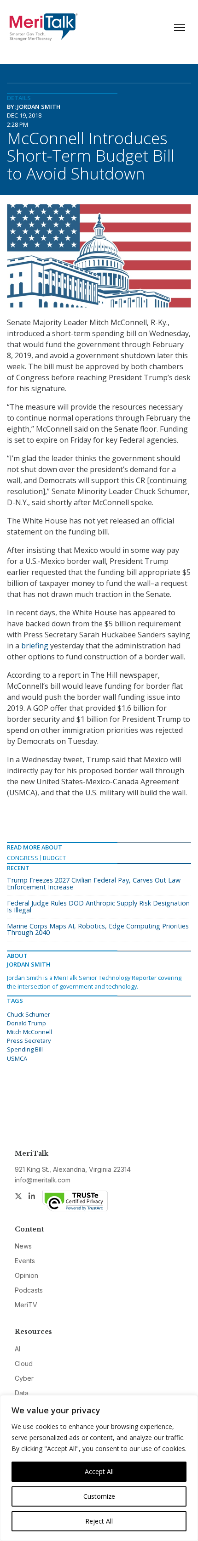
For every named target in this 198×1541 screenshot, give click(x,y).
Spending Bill (25, 1049)
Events (25, 1261)
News (23, 1246)
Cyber (24, 1378)
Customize (99, 1496)
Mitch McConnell (29, 1032)
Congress (22, 858)
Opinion (26, 1275)
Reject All (99, 1521)
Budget (54, 858)
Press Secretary (29, 1040)
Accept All (99, 1471)
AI (17, 1349)
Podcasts (29, 1290)
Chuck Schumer (28, 1014)
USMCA (17, 1058)
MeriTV (26, 1305)
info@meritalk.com (42, 1180)
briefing (34, 646)
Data (22, 1393)
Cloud (24, 1363)
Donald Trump (26, 1023)
